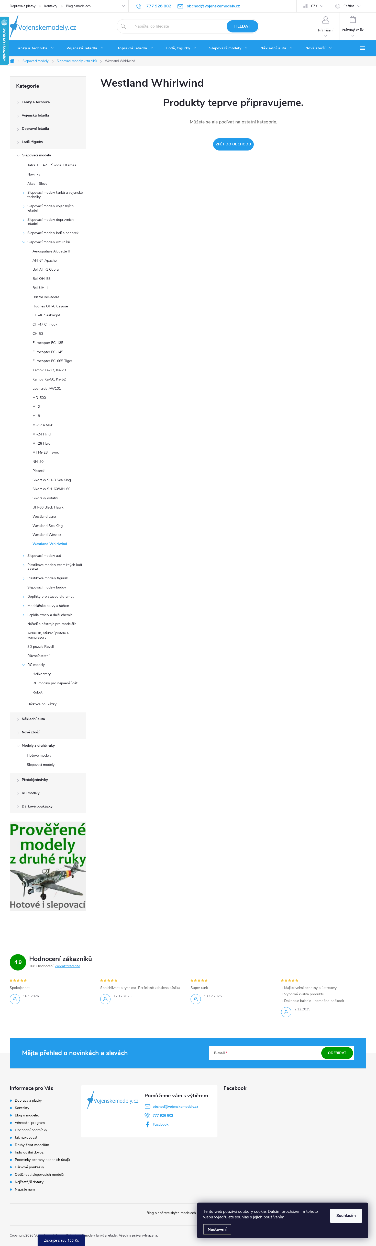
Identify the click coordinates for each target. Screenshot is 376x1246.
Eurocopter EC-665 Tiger (52, 361)
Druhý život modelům (32, 1145)
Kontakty (50, 6)
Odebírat (337, 1053)
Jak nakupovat (26, 1137)
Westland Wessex (46, 534)
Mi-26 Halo (41, 443)
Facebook (161, 1124)
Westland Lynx (44, 516)
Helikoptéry (41, 674)
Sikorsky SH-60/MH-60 (51, 489)
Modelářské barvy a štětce (48, 605)
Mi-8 (36, 415)
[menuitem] (35, 48)
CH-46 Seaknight (46, 315)
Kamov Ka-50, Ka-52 (49, 379)
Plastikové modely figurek (47, 578)
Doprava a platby (23, 6)
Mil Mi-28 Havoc (45, 452)
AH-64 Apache (44, 260)
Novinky (33, 174)
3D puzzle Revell (40, 646)
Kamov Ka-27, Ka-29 (49, 370)
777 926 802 (163, 1115)
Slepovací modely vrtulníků (48, 242)
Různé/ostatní (38, 655)
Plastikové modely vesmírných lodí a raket (54, 567)
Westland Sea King (47, 525)
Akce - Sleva (37, 183)
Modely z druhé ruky (38, 745)
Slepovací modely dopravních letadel (50, 221)
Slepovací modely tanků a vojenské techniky (55, 194)
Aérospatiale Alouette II (51, 251)
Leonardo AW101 (46, 388)
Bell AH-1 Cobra (45, 269)
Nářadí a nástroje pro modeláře (51, 623)
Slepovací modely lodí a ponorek (53, 232)
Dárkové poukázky (42, 704)
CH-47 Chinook (44, 324)
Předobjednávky (35, 779)
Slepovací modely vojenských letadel (50, 208)
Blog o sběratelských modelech (171, 1212)
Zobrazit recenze (67, 966)
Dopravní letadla (35, 128)
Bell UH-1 (40, 287)
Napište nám (25, 1189)
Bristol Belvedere (45, 297)
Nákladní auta (33, 719)
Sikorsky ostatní (45, 498)
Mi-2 (36, 406)
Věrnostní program (30, 1122)
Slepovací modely (36, 155)
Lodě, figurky (32, 142)
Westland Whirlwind (49, 543)
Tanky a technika (36, 102)
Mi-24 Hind (41, 434)
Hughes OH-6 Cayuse (50, 306)
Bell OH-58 (41, 278)
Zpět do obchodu (233, 144)
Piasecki (38, 470)
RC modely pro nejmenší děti (55, 683)
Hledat (242, 26)
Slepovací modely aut (44, 555)
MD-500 (39, 397)
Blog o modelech (78, 6)
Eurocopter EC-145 (47, 352)
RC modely (36, 664)
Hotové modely (39, 755)
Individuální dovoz (29, 1152)
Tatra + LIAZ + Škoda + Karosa (51, 165)
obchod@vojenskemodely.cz (175, 1106)
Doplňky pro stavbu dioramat (50, 596)
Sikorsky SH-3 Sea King (51, 480)
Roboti (37, 692)
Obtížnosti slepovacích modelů (39, 1174)
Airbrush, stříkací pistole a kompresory (48, 635)
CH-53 (37, 333)
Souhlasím (346, 1215)
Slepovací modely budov (46, 587)
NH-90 (37, 461)
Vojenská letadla (35, 115)
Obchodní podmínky (31, 1130)
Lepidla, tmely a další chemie (49, 615)
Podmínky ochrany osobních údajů (42, 1159)
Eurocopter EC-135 (47, 342)
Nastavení (217, 1229)
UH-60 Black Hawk (47, 507)
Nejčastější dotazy (29, 1182)
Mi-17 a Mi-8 (42, 425)
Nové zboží (31, 732)
